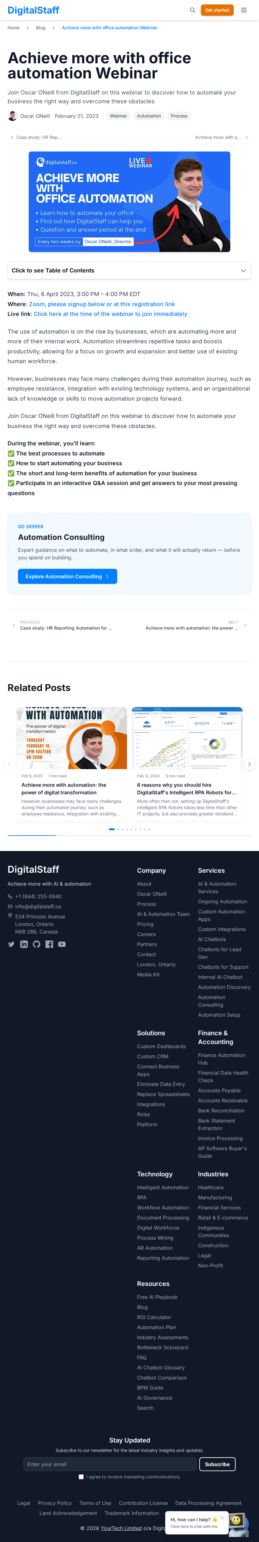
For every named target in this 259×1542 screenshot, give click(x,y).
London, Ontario (156, 964)
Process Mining (155, 1238)
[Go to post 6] (136, 829)
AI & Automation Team (163, 914)
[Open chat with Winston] (239, 1524)
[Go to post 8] (145, 829)
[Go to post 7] (140, 829)
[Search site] (192, 10)
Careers (146, 934)
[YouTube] (62, 944)
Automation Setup (219, 1015)
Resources (153, 1284)
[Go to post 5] (131, 829)
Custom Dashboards (161, 1046)
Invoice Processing (220, 1138)
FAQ (142, 1357)
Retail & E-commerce (223, 1217)
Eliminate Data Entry (161, 1084)
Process (179, 115)
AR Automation (154, 1248)
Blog (40, 27)
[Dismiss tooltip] (222, 1518)
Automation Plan (156, 1327)
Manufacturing (215, 1197)
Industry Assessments (162, 1337)
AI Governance (154, 1398)
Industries (213, 1174)
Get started (217, 10)
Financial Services (219, 1207)
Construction (213, 1245)
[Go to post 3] (122, 829)
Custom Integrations (222, 929)
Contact (146, 954)
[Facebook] (49, 944)
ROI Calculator (154, 1317)
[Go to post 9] (149, 829)
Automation (149, 115)
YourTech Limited (121, 1528)
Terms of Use (95, 1503)
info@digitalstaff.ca (38, 906)
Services (211, 870)
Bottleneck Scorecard (162, 1347)
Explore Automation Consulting (64, 576)
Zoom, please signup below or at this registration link (102, 304)
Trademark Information (132, 1513)
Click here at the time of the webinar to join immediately (110, 314)
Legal (204, 1255)
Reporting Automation (163, 1258)
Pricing (145, 924)
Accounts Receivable (223, 1100)
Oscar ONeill (35, 116)
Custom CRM (152, 1056)
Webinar (118, 115)
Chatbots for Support (223, 967)
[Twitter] (11, 944)
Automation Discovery (224, 987)
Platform (147, 1124)
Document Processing (163, 1217)
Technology (155, 1174)
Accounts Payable (219, 1090)
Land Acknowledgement (68, 1513)
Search (145, 1408)
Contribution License (143, 1503)
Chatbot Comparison (162, 1377)
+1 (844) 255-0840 (38, 896)
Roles (143, 1114)
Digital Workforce (158, 1228)
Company (151, 870)
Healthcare (211, 1187)
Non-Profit (210, 1265)
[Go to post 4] (127, 829)
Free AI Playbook (157, 1297)
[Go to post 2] (118, 829)
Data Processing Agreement (208, 1503)
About (144, 884)
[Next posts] (249, 764)
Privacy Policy (55, 1503)
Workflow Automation (163, 1207)
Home (14, 27)
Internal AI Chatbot (220, 977)
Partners (147, 944)
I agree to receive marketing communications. (133, 1476)
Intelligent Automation (163, 1187)
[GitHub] (36, 944)
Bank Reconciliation (221, 1110)
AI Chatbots (212, 939)
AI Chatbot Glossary (161, 1367)
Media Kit (148, 974)
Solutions (151, 1033)
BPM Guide (150, 1388)
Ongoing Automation (222, 901)
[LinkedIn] (24, 944)
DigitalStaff (33, 10)
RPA (142, 1197)
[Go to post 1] (112, 829)
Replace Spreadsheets (163, 1094)
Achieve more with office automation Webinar (109, 27)
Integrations (151, 1104)
